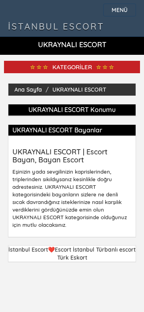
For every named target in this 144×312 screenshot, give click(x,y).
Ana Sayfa (28, 89)
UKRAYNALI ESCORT (79, 89)
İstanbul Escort (56, 26)
